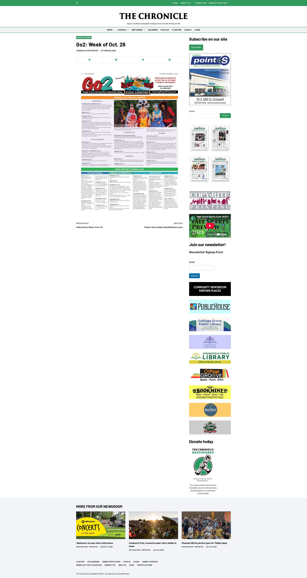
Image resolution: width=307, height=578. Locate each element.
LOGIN (197, 30)
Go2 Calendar (93, 562)
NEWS (109, 30)
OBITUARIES (137, 30)
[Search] (77, 3)
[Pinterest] (143, 60)
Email (192, 262)
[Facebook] (89, 60)
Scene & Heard (84, 37)
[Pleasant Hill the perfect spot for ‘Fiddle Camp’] (206, 525)
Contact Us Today (144, 565)
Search (192, 111)
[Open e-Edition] (210, 152)
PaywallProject (123, 574)
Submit (194, 276)
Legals (136, 562)
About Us (185, 3)
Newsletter (110, 565)
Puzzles (126, 562)
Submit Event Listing (111, 562)
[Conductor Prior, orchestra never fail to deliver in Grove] (153, 525)
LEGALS (188, 30)
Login (175, 3)
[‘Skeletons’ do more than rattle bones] (100, 525)
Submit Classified (150, 562)
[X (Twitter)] (116, 60)
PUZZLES (165, 30)
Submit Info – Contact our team (211, 3)
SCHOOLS (122, 30)
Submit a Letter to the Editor (89, 565)
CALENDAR (153, 30)
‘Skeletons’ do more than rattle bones (94, 543)
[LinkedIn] (169, 60)
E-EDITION (176, 30)
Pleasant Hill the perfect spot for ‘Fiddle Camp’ (204, 543)
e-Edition (80, 562)
